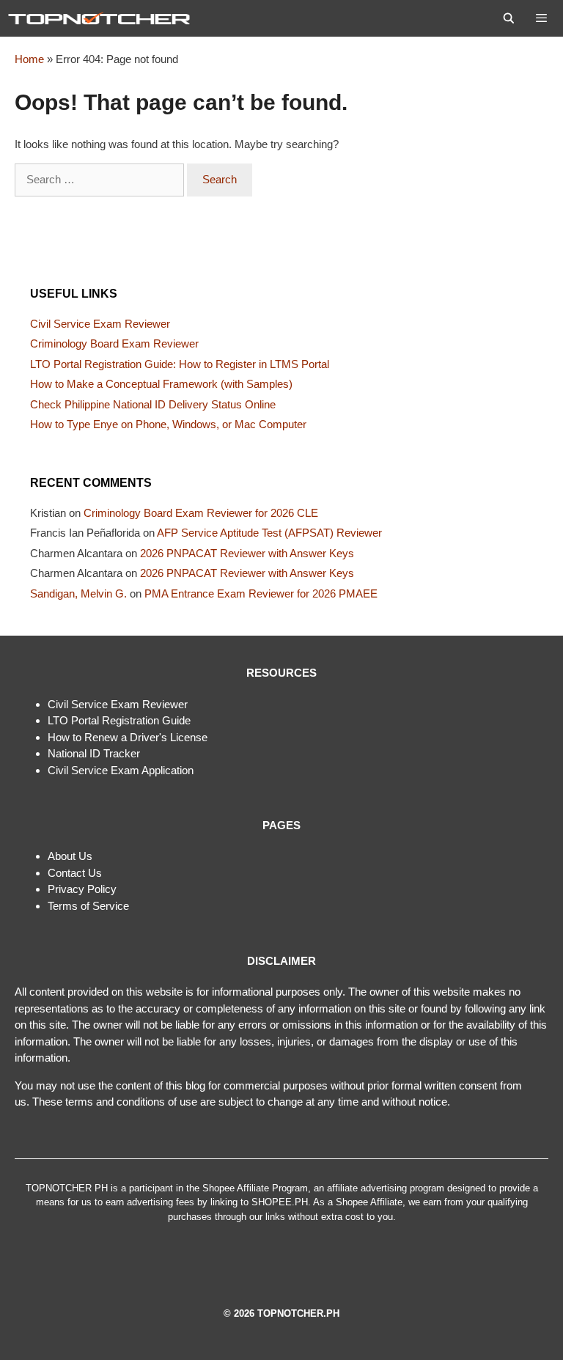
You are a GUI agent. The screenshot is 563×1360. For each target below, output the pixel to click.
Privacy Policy (82, 889)
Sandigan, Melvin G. (78, 593)
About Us (70, 856)
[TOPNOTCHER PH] (102, 18)
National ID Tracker (94, 753)
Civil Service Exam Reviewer (100, 323)
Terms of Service (88, 906)
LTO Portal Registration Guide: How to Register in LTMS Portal (179, 364)
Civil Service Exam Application (121, 770)
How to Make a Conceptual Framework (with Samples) (161, 384)
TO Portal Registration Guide (122, 720)
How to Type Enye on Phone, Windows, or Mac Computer (168, 424)
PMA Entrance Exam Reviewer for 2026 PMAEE (261, 593)
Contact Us (75, 873)
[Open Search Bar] (509, 18)
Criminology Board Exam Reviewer (114, 343)
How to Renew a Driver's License (127, 737)
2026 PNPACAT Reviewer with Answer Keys (247, 553)
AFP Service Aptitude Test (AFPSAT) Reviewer (269, 532)
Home (29, 59)
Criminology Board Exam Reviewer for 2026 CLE (201, 513)
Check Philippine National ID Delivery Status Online (153, 404)
